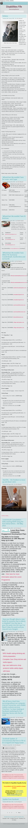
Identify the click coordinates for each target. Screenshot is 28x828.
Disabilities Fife (14, 6)
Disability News (21, 816)
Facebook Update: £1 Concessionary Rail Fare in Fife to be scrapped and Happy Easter (13, 741)
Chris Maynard (19, 18)
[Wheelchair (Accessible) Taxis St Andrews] (6, 227)
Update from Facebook (11, 799)
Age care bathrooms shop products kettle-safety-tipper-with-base (13, 668)
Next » (19, 812)
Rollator (5, 16)
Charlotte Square (20, 220)
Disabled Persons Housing (9, 816)
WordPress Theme (15, 823)
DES (16, 816)
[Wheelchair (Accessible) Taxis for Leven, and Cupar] (6, 188)
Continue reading (5, 515)
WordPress (9, 823)
